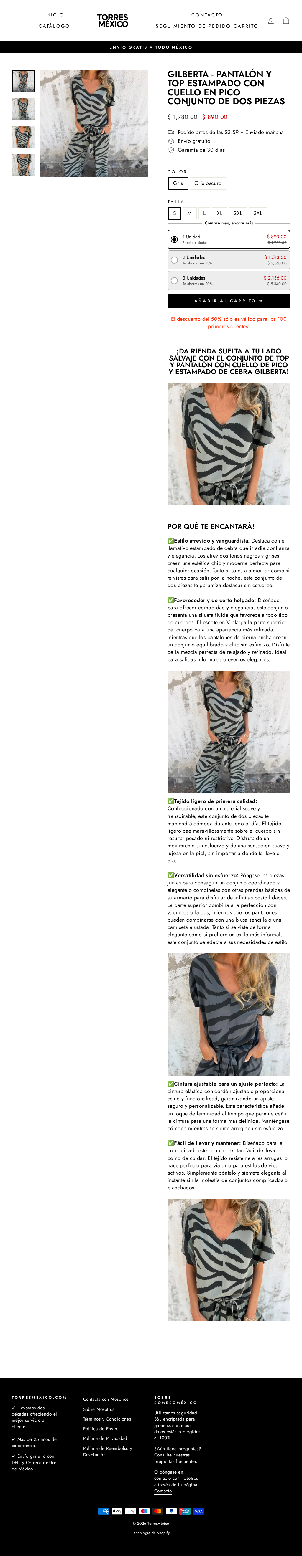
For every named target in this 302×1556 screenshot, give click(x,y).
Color (178, 172)
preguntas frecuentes (175, 1461)
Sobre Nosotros (98, 1409)
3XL (258, 213)
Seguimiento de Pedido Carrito (207, 26)
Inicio (54, 14)
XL (219, 213)
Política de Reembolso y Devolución (107, 1451)
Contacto (207, 14)
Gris (178, 183)
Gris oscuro (208, 183)
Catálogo (54, 26)
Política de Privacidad (105, 1438)
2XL (238, 213)
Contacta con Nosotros (106, 1399)
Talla (176, 202)
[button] (229, 239)
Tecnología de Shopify (151, 1533)
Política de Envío (100, 1429)
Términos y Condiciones (107, 1419)
